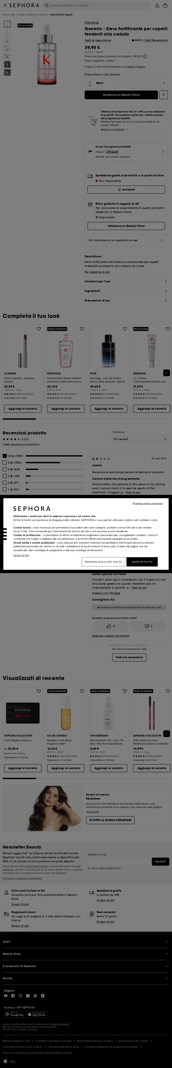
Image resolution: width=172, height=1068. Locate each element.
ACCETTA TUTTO (142, 561)
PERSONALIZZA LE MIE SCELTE (103, 561)
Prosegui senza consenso (148, 503)
